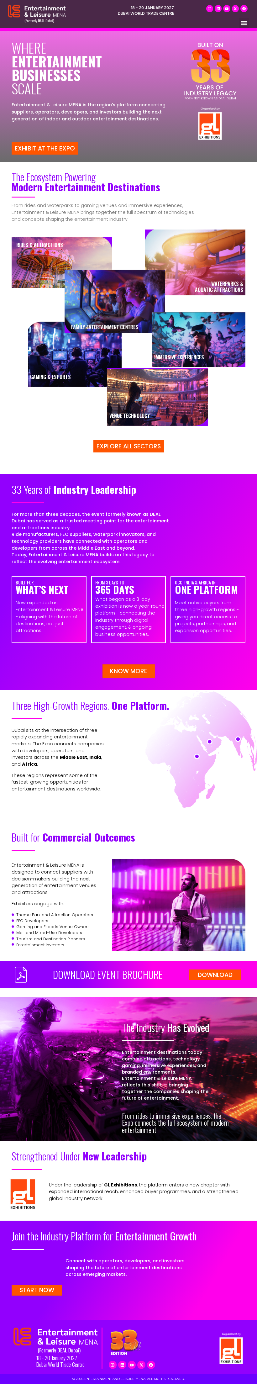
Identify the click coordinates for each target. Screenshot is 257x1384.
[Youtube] (226, 8)
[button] (244, 23)
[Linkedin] (218, 8)
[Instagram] (209, 8)
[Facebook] (243, 8)
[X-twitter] (235, 8)
